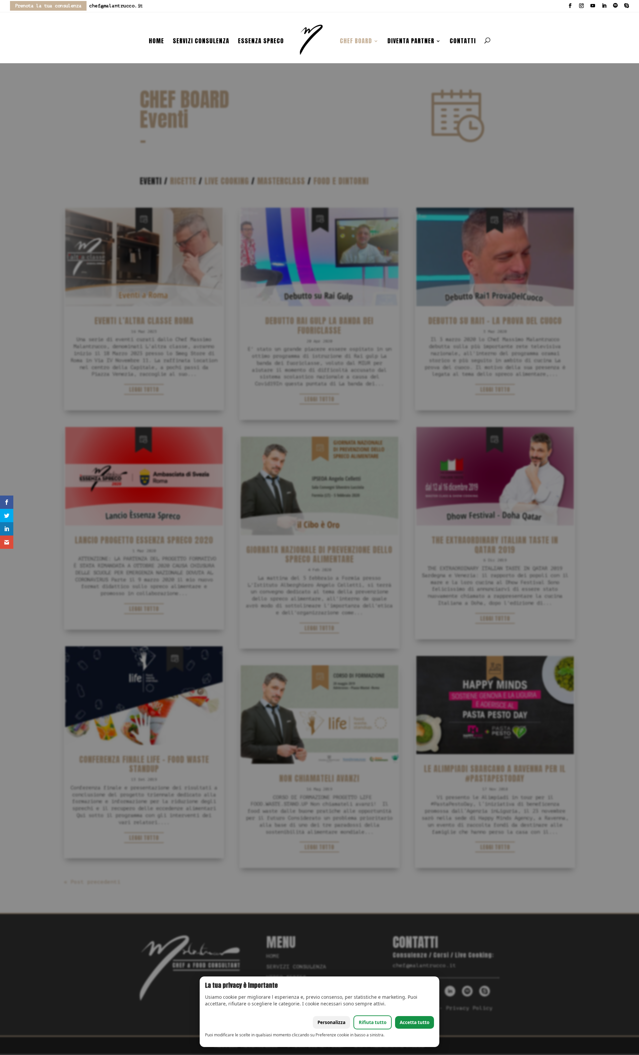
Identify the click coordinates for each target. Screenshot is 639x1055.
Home (156, 42)
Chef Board (356, 42)
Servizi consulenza (201, 42)
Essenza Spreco (261, 42)
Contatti (463, 42)
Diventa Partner (410, 42)
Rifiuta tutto (372, 1022)
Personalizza (331, 1022)
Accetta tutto (414, 1022)
